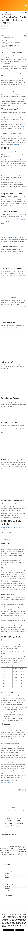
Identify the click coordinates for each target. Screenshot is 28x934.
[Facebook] (19, 790)
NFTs (6, 893)
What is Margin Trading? (8, 37)
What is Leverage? (7, 39)
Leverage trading (17, 144)
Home (3, 12)
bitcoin (22, 126)
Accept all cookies (9, 930)
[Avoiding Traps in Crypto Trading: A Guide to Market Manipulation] (14, 842)
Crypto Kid (3, 26)
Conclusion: (5, 48)
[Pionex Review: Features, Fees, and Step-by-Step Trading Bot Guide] (5, 842)
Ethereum (7, 877)
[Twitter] (23, 790)
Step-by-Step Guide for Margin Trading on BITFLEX (12, 43)
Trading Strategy (14, 29)
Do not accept (20, 930)
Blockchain (7, 888)
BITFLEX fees (15, 651)
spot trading (21, 159)
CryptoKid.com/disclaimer (7, 782)
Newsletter (7, 873)
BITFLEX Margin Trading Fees (9, 47)
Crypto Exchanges (10, 12)
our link (17, 99)
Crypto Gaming (8, 891)
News (6, 869)
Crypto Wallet (8, 880)
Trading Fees (8, 882)
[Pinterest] (26, 790)
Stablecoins (7, 886)
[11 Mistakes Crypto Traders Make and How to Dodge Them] (23, 841)
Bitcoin (6, 875)
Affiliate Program (9, 884)
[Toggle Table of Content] (23, 36)
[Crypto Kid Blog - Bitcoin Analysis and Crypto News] (6, 5)
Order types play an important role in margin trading (13, 527)
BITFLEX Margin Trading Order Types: (11, 45)
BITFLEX (5, 40)
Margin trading (4, 91)
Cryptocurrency (8, 871)
